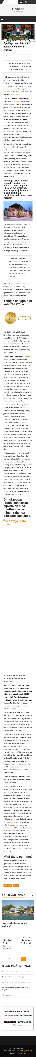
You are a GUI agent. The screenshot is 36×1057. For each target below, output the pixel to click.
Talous (16, 885)
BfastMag (28, 1051)
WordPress (22, 1053)
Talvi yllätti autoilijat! (8, 995)
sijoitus (12, 822)
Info (10, 1048)
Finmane (18, 9)
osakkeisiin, (16, 102)
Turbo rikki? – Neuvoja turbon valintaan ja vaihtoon (17, 972)
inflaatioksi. (15, 95)
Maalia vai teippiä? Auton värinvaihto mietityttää (16, 982)
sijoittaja (8, 885)
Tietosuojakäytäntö (19, 1048)
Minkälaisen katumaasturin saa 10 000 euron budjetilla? (15, 988)
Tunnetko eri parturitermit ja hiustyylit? (13, 977)
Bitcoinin (27, 357)
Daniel (5, 52)
